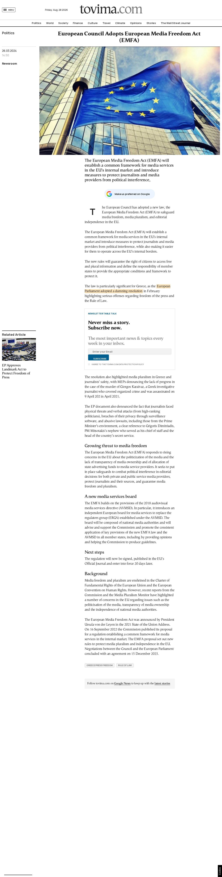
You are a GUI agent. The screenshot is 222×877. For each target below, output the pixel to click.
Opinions (136, 23)
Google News (122, 683)
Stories (151, 23)
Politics (36, 23)
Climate (120, 23)
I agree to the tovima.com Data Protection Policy (117, 364)
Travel (106, 23)
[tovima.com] (111, 9)
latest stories (162, 683)
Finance (78, 23)
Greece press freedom (100, 665)
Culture (93, 23)
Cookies (220, 871)
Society (63, 23)
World (50, 23)
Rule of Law (125, 665)
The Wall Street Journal (175, 23)
